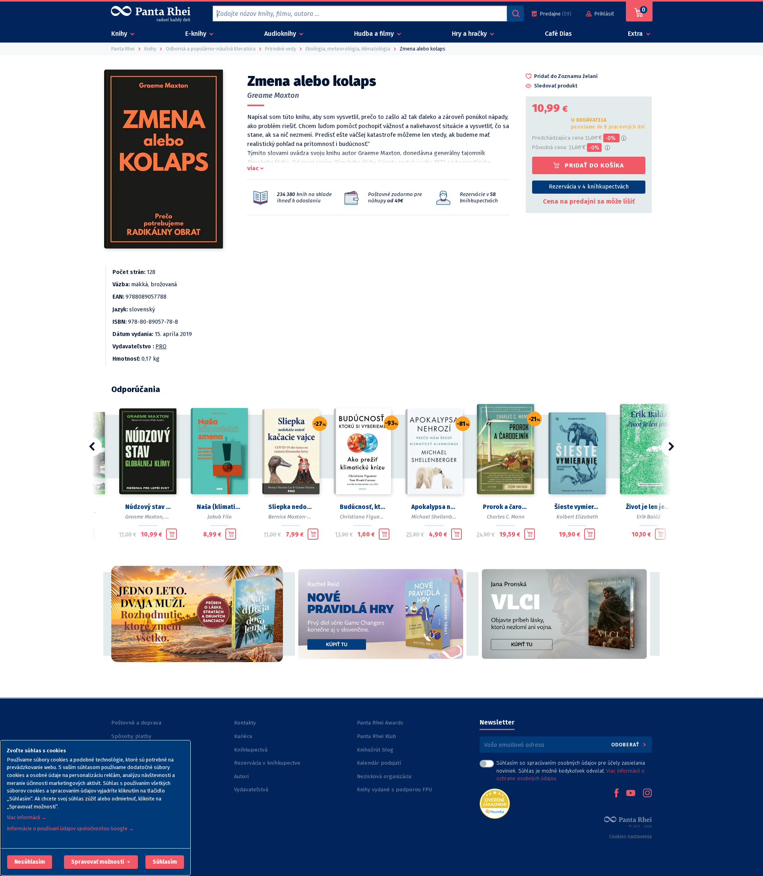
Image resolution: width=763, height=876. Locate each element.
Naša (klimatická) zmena (219, 507)
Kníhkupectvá (250, 749)
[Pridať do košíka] (171, 534)
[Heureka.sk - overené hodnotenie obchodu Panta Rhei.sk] (495, 803)
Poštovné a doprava (136, 722)
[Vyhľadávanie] (515, 13)
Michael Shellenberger (438, 516)
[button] (29, 862)
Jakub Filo (219, 516)
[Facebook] (616, 794)
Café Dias (558, 33)
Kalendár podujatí (379, 762)
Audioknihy (281, 33)
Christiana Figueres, (364, 516)
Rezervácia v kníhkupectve (267, 762)
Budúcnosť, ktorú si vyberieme (362, 507)
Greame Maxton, (144, 516)
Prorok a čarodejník (505, 507)
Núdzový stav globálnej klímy (147, 507)
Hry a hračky (470, 33)
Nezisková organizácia (384, 776)
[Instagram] (647, 794)
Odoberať (626, 745)
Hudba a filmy (374, 33)
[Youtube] (630, 794)
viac (253, 168)
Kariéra (243, 736)
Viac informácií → (26, 817)
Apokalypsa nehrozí (434, 507)
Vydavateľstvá (251, 789)
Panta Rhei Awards (380, 722)
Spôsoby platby (131, 736)
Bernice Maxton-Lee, (292, 516)
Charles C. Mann (506, 516)
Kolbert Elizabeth (577, 516)
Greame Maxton (273, 95)
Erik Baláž (648, 516)
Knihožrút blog (375, 749)
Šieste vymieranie (577, 507)
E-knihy (196, 33)
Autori (241, 776)
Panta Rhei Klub (376, 736)
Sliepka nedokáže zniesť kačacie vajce (291, 507)
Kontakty (245, 722)
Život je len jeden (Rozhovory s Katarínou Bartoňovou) (648, 507)
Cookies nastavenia (630, 836)
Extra (636, 33)
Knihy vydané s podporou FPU (394, 789)
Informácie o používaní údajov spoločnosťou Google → (70, 828)
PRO (161, 346)
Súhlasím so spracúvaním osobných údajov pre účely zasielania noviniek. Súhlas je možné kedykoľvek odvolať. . (570, 770)
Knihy (120, 33)
